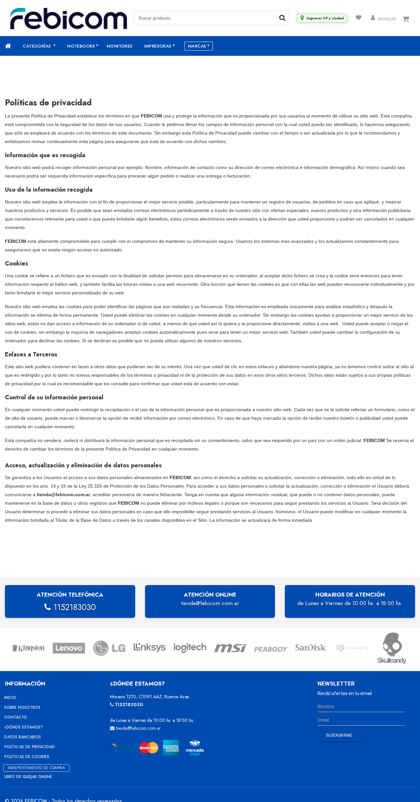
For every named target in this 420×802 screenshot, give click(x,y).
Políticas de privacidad (29, 747)
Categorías (37, 46)
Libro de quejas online (28, 777)
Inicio (10, 698)
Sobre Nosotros (22, 707)
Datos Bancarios (22, 737)
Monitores (120, 46)
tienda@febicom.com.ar (210, 603)
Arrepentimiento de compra (36, 768)
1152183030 (73, 607)
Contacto (15, 717)
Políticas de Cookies (26, 757)
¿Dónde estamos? (23, 727)
